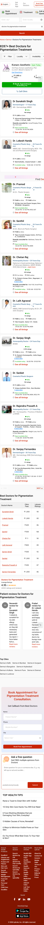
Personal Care (4, 884)
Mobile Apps (36, 861)
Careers (37, 858)
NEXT (39, 488)
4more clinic (18, 428)
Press (36, 877)
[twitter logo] (19, 900)
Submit (35, 785)
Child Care (4, 887)
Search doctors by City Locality (17, 861)
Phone (5, 722)
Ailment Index (26, 884)
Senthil (4, 532)
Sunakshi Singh (8, 512)
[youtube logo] (28, 900)
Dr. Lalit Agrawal (22, 300)
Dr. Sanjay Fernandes (24, 449)
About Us (37, 853)
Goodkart (4, 855)
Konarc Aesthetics (22, 64)
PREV (5, 488)
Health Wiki (27, 853)
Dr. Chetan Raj (20, 257)
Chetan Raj (6, 538)
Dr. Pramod (19, 184)
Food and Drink (4, 880)
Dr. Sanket (18, 372)
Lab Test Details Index (27, 889)
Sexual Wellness (4, 871)
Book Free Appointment (23, 747)
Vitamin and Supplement (5, 858)
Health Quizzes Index (26, 868)
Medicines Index (27, 879)
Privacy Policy (37, 870)
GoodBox (4, 890)
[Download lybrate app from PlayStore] (23, 912)
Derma (8, 40)
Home (2, 40)
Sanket (4, 558)
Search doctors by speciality (16, 868)
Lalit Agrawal (7, 545)
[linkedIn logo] (24, 900)
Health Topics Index (26, 874)
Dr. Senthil (18, 221)
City (4, 733)
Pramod (5, 525)
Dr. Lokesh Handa (22, 140)
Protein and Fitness (5, 863)
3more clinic (18, 282)
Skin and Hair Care (4, 867)
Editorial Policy (37, 874)
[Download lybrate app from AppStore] (23, 917)
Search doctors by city (16, 855)
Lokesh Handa (7, 518)
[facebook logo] (14, 900)
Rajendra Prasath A (9, 565)
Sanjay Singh (7, 552)
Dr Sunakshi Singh (23, 101)
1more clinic (18, 390)
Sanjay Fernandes (9, 572)
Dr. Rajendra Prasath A (25, 405)
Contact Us (38, 856)
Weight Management (5, 875)
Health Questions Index (27, 862)
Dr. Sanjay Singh (21, 337)
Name (5, 712)
